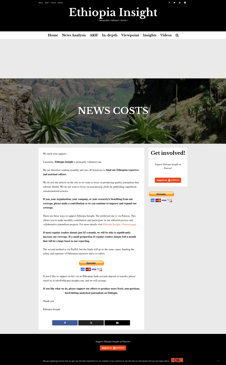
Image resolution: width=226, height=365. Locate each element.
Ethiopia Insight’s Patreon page (119, 224)
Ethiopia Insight (113, 12)
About (40, 2)
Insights (149, 35)
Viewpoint (130, 35)
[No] (218, 360)
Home (53, 35)
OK (177, 360)
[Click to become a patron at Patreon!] (168, 179)
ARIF (94, 35)
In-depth (109, 35)
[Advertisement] (113, 58)
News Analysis (74, 35)
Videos (166, 35)
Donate (60, 2)
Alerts (47, 2)
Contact (53, 2)
